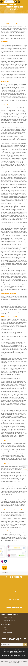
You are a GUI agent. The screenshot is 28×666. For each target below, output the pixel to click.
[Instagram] (2, 561)
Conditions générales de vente (15, 661)
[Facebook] (5, 561)
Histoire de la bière (8, 617)
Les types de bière (8, 618)
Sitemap (17, 662)
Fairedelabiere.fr (8, 4)
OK (25, 644)
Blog (5, 622)
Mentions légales (4, 661)
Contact (5, 629)
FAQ (5, 627)
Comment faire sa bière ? (9, 620)
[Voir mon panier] (15, 1)
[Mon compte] (19, 1)
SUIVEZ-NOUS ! (6, 632)
